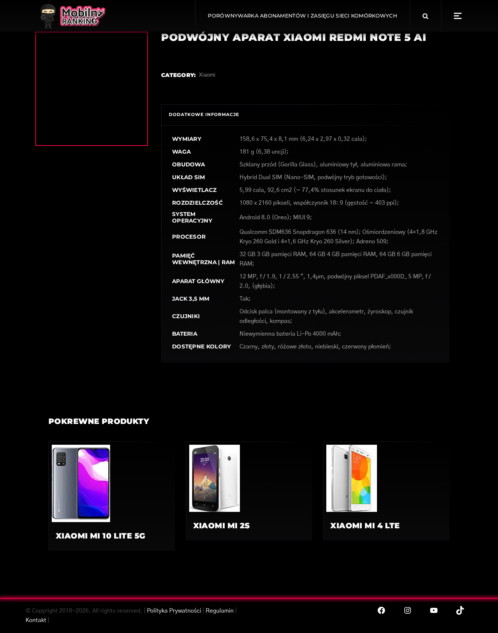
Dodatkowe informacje (204, 114)
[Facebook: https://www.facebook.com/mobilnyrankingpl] (381, 610)
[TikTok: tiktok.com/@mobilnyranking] (460, 610)
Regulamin (220, 611)
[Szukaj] (425, 16)
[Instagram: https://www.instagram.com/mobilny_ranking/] (407, 610)
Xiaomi (207, 75)
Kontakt (36, 620)
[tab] (204, 114)
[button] (458, 16)
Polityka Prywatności (174, 611)
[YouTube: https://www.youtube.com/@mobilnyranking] (433, 610)
